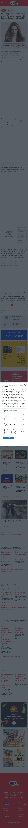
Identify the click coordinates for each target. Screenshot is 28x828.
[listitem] (14, 411)
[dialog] (14, 414)
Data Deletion (6, 443)
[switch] (22, 414)
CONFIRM (8, 437)
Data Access (14, 443)
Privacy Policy (22, 443)
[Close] (25, 385)
